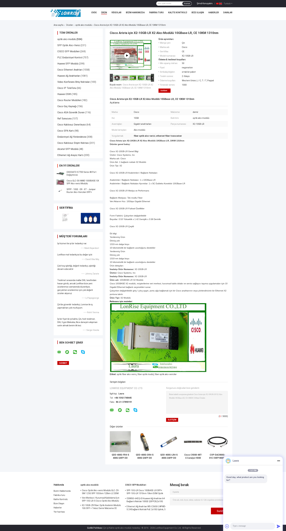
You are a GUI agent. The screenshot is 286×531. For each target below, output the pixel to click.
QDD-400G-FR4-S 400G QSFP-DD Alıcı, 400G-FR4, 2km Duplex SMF (120, 456)
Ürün (104, 12)
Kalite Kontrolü (177, 12)
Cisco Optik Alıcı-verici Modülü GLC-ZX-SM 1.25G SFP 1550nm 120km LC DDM (100, 492)
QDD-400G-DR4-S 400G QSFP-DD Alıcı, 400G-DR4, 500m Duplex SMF (144, 456)
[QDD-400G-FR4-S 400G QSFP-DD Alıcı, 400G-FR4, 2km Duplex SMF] (120, 441)
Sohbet (163, 90)
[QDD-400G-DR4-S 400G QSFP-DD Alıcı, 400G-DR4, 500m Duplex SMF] (144, 441)
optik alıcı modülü (83, 25)
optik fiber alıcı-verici (126, 374)
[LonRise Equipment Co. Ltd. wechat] (77, 352)
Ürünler (69, 25)
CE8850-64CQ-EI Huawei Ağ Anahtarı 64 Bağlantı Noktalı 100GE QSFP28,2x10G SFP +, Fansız (146, 500)
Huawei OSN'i (64, 94)
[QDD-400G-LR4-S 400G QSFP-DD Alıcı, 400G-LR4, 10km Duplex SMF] (168, 441)
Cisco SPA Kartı (65, 130)
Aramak (187, 4)
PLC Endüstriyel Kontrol (69, 57)
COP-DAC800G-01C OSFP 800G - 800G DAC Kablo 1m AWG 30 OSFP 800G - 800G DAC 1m (217, 456)
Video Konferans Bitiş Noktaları (73, 82)
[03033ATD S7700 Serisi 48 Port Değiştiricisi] (60, 173)
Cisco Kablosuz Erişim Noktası (73, 143)
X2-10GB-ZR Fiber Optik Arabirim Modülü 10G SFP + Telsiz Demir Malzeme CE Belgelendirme (101, 507)
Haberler (213, 12)
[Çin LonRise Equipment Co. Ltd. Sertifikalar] (66, 218)
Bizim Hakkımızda (135, 12)
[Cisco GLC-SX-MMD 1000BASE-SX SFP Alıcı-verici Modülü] (60, 182)
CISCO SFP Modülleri (68, 51)
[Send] (278, 526)
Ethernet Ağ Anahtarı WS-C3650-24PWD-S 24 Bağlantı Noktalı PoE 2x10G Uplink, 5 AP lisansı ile (146, 508)
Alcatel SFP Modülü (67, 149)
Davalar (227, 12)
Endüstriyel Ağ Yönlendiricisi (71, 136)
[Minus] (278, 461)
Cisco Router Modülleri (69, 100)
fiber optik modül (145, 374)
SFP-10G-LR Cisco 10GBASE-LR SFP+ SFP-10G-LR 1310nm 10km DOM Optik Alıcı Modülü (145, 492)
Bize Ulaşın (198, 12)
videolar (116, 12)
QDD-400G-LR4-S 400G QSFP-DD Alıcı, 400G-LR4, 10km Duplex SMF (169, 456)
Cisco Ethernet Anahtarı (69, 69)
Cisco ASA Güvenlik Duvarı (71, 112)
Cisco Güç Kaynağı (67, 106)
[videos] (127, 55)
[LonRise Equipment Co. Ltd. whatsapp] (69, 352)
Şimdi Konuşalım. (205, 3)
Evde (94, 12)
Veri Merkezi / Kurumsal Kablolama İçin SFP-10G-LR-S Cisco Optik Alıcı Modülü (100, 499)
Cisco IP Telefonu (66, 88)
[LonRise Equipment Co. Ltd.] (65, 13)
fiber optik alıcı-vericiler (166, 374)
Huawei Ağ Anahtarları (68, 75)
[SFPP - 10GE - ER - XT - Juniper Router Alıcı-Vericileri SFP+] (60, 190)
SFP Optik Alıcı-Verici (68, 45)
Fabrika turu (156, 12)
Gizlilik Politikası (94, 528)
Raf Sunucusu (64, 118)
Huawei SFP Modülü (67, 63)
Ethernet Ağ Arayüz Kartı (70, 155)
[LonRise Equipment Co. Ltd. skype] (85, 352)
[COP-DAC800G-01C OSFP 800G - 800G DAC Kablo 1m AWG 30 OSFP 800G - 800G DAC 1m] (217, 441)
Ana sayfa (58, 25)
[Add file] (227, 526)
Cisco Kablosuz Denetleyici (71, 124)
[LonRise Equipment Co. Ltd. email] (61, 352)
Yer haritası (59, 512)
